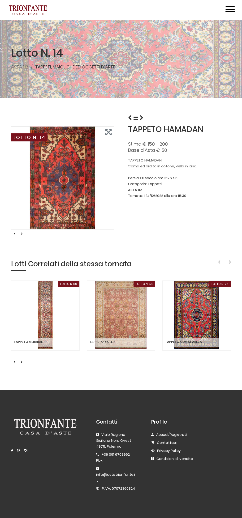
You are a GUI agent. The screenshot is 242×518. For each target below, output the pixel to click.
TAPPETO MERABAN (28, 342)
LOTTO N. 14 (29, 137)
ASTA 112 (19, 67)
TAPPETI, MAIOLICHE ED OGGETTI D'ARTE (75, 67)
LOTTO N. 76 (220, 284)
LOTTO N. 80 (68, 284)
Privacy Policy (169, 450)
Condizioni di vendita (174, 458)
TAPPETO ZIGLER (102, 342)
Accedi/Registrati (171, 434)
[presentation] (219, 262)
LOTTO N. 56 (144, 284)
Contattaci (167, 442)
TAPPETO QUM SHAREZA (183, 342)
